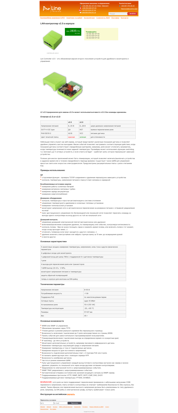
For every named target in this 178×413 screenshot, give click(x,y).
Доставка (115, 18)
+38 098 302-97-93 (89, 6)
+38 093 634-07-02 (89, 10)
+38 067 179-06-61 (128, 6)
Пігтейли (85, 407)
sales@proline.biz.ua (89, 12)
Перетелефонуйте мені (129, 9)
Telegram (105, 6)
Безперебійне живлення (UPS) (52, 18)
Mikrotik (42, 407)
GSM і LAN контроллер (65, 407)
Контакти (124, 18)
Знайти (132, 13)
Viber (99, 6)
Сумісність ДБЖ (103, 18)
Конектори (77, 407)
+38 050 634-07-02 (89, 8)
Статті (107, 407)
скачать (71, 394)
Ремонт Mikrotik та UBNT (97, 407)
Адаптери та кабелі (74, 18)
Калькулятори (44, 409)
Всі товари (53, 409)
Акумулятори (89, 18)
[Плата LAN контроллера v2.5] (62, 108)
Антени (55, 407)
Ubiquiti (49, 407)
